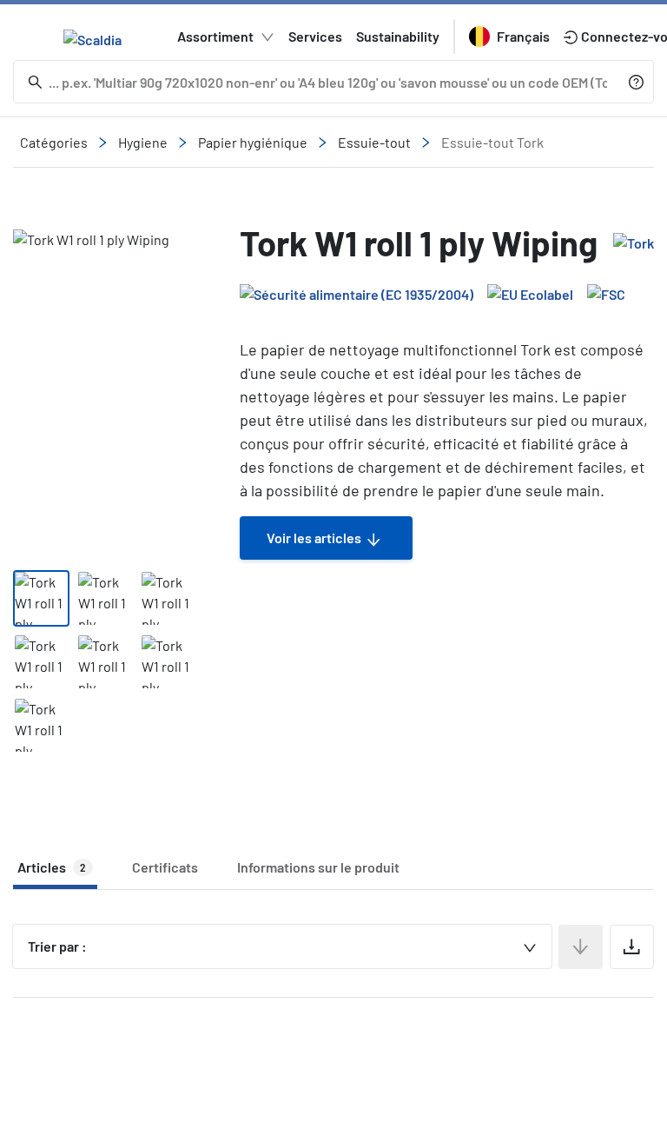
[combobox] (282, 946)
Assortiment (215, 36)
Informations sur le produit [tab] (318, 867)
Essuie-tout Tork (492, 142)
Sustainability (397, 36)
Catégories (54, 142)
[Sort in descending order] (580, 947)
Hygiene (143, 142)
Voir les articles (314, 537)
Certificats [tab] (165, 867)
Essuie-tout (374, 142)
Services (315, 36)
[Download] (632, 947)
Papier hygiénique (252, 142)
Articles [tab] (51, 867)
